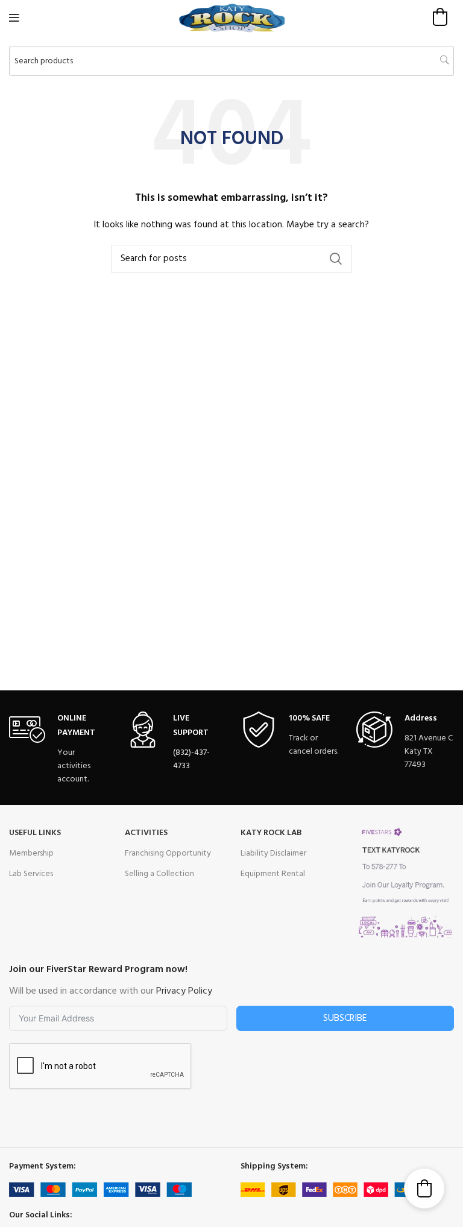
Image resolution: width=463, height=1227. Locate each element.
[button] (440, 17)
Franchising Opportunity (168, 853)
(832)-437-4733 (191, 759)
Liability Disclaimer (273, 853)
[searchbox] (231, 61)
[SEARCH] (336, 259)
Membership (31, 853)
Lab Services (31, 874)
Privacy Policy (184, 991)
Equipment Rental (273, 874)
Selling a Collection (159, 874)
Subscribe (345, 1018)
